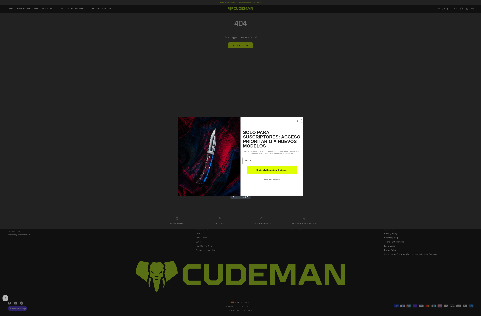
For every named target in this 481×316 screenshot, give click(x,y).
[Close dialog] (299, 121)
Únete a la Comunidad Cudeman (271, 170)
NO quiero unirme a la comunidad (272, 179)
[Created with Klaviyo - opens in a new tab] (240, 197)
